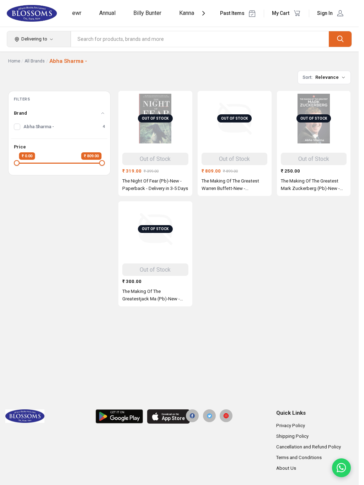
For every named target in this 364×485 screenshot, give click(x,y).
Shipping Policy (292, 436)
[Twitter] (209, 415)
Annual (107, 13)
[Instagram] (226, 415)
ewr (76, 13)
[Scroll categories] (203, 13)
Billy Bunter (147, 13)
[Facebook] (192, 415)
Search (340, 39)
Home (14, 61)
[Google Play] (119, 416)
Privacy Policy (290, 425)
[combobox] (200, 39)
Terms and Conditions (299, 457)
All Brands (35, 61)
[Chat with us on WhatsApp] (341, 467)
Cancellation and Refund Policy (308, 446)
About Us (286, 468)
